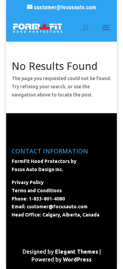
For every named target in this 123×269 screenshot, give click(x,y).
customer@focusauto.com (57, 206)
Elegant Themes (76, 252)
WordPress (77, 259)
